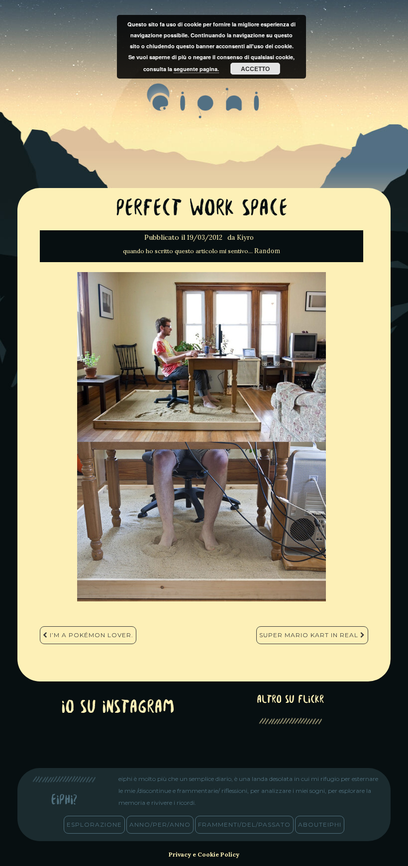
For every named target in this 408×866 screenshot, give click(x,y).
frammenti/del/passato (244, 824)
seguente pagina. (196, 69)
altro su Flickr (290, 700)
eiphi (204, 109)
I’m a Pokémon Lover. (90, 635)
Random (267, 251)
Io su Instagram (118, 708)
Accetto (255, 68)
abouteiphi (319, 824)
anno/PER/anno (160, 824)
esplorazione (94, 824)
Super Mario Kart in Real (309, 635)
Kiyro (245, 237)
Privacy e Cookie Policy (204, 854)
